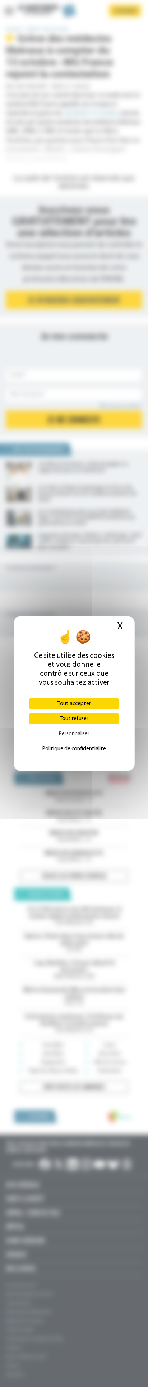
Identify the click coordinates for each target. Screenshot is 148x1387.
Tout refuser (74, 719)
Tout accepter (74, 704)
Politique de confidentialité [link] (74, 749)
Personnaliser (74, 734)
